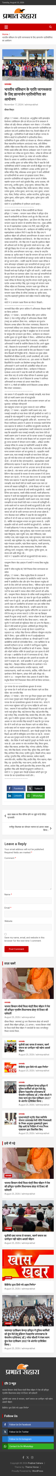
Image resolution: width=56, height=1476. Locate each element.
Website (8, 921)
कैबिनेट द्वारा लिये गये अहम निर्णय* (33, 1066)
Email (7, 907)
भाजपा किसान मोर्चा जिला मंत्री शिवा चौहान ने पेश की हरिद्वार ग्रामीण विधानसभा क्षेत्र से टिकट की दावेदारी (27, 1010)
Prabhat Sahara (35, 1463)
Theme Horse (32, 1467)
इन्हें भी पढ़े (9, 1143)
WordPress (37, 1471)
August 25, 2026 (12, 1017)
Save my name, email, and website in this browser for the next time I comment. (24, 939)
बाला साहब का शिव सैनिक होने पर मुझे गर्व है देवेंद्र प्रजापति (26, 816)
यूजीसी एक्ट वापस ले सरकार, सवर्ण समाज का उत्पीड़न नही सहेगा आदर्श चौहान (34, 1047)
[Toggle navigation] (6, 27)
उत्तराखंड (7, 84)
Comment (10, 858)
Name (8, 894)
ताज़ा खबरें (10, 963)
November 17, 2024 (13, 104)
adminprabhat (31, 104)
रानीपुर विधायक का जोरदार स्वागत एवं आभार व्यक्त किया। (29, 828)
